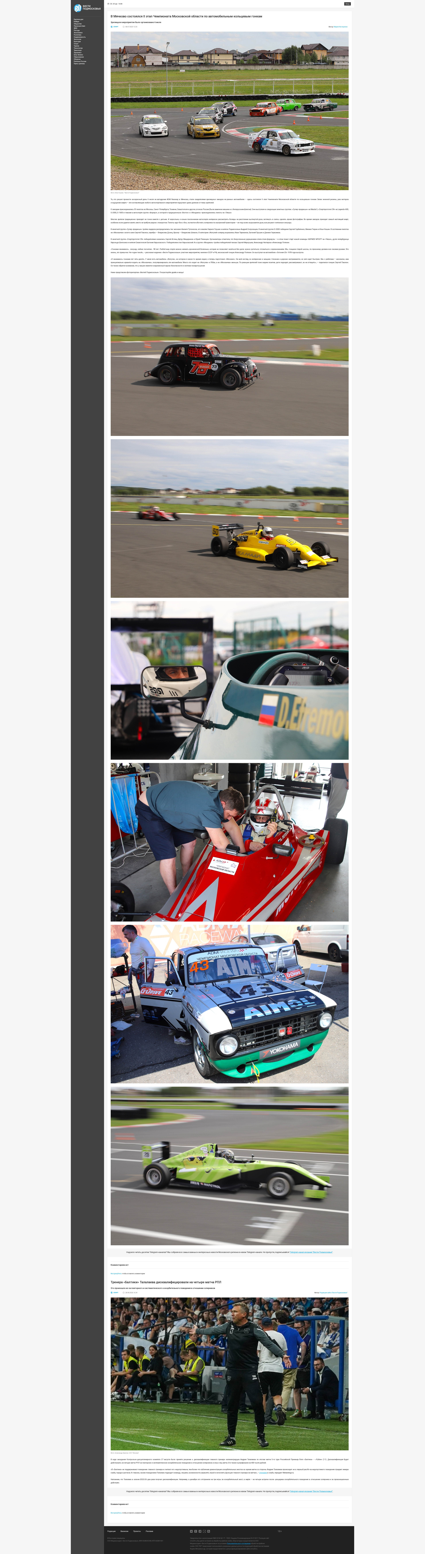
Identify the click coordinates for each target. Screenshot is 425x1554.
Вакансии (124, 1531)
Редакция (111, 1531)
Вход (347, 4)
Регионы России (80, 61)
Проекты (137, 1531)
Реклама (149, 1531)
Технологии (78, 48)
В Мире (76, 21)
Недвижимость (80, 37)
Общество (78, 24)
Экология (77, 39)
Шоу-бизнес (78, 55)
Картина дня (78, 19)
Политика (77, 35)
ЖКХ (75, 28)
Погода (77, 30)
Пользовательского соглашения (239, 1543)
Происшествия (79, 26)
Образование (79, 57)
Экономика (78, 33)
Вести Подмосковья (87, 8)
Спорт (76, 44)
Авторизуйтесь (116, 1273)
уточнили (263, 1473)
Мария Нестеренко (341, 27)
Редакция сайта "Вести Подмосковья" (334, 1293)
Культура (77, 41)
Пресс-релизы (79, 63)
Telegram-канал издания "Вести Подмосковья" (311, 1252)
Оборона (77, 59)
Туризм (76, 46)
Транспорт (78, 50)
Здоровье (77, 52)
